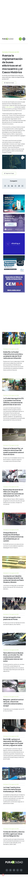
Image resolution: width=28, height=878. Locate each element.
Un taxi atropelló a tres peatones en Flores (12, 618)
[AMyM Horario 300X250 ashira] (14, 256)
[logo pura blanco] (14, 861)
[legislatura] (14, 214)
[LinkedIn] (12, 185)
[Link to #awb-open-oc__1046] (20, 38)
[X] (8, 185)
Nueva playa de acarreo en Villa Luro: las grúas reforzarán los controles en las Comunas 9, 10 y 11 (13, 493)
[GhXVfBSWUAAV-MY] (14, 86)
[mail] (21, 870)
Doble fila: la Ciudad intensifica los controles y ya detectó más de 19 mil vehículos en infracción (13, 355)
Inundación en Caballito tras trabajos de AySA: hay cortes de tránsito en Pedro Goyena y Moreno (13, 579)
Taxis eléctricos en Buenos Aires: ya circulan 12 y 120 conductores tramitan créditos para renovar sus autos (13, 657)
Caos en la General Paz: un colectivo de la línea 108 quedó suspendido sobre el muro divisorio (13, 451)
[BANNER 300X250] (14, 195)
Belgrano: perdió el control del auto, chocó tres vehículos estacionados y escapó (13, 703)
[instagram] (14, 870)
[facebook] (6, 870)
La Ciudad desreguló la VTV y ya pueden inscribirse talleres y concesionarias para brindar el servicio (13, 401)
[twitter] (10, 870)
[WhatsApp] (15, 185)
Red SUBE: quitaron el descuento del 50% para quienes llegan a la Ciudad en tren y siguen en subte (13, 742)
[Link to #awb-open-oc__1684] (23, 38)
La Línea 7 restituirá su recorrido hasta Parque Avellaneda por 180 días (12, 789)
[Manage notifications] (3, 875)
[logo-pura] (7, 38)
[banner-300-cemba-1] (14, 275)
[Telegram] (18, 185)
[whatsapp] (17, 870)
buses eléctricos (9, 107)
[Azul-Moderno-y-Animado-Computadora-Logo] (14, 234)
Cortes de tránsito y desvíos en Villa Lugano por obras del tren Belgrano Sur (13, 834)
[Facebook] (5, 185)
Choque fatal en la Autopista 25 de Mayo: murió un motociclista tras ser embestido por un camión (13, 537)
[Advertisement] (14, 17)
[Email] (22, 185)
